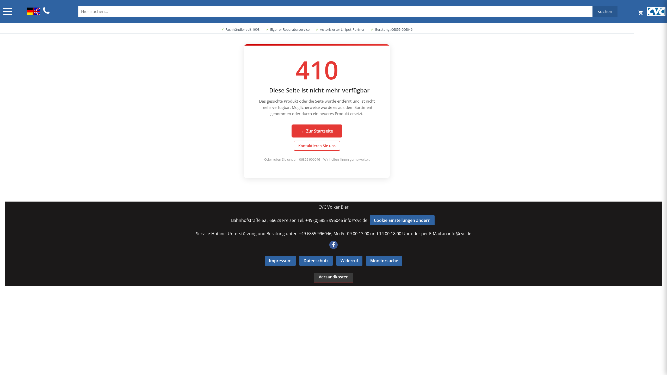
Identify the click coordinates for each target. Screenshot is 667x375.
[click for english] (33, 13)
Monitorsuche (384, 261)
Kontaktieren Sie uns (317, 145)
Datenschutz (316, 261)
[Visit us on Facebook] (333, 247)
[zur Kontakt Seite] (46, 13)
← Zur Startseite (317, 131)
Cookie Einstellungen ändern (402, 220)
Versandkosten (334, 277)
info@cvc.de (355, 220)
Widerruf (349, 261)
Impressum (280, 261)
